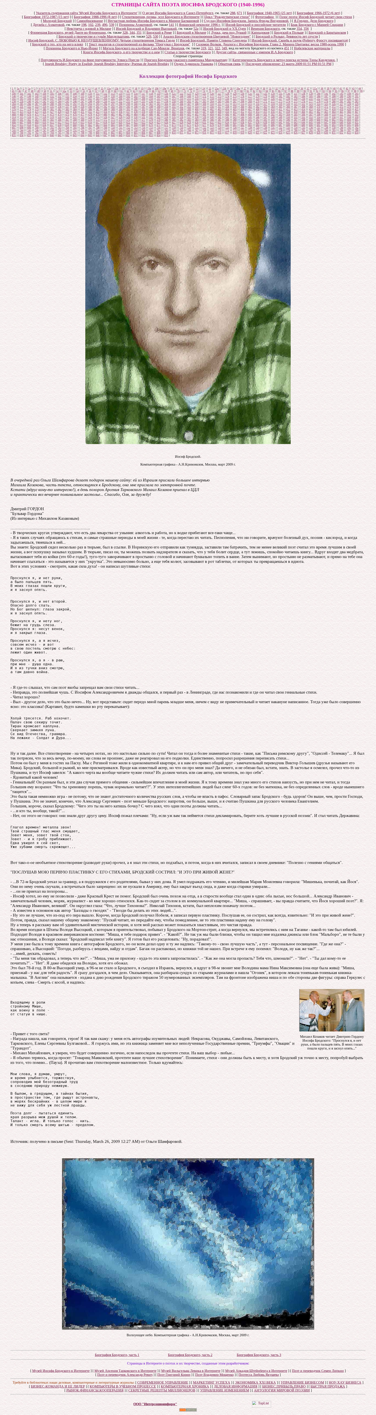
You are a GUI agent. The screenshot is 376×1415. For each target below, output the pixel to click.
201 (82, 98)
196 (44, 98)
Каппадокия (260, 32)
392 (136, 109)
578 (151, 119)
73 (197, 91)
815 (212, 132)
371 (326, 106)
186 (319, 96)
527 (113, 117)
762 (159, 130)
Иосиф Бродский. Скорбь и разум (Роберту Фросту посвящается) (300, 40)
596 (288, 119)
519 (52, 117)
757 (121, 130)
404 (227, 109)
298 (121, 104)
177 (250, 96)
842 (67, 135)
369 (311, 106)
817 (227, 132)
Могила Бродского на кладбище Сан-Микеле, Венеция (143, 48)
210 (151, 98)
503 (280, 114)
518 (44, 117)
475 (67, 114)
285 (22, 104)
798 (82, 132)
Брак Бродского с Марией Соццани (317, 25)
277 (311, 101)
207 (128, 98)
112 (105, 93)
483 (128, 114)
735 (303, 127)
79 (235, 91)
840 (52, 135)
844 (82, 135)
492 (197, 114)
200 (75, 98)
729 (258, 127)
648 (334, 122)
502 (273, 114)
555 (326, 117)
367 (296, 106)
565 (52, 119)
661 (82, 125)
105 (52, 93)
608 (29, 122)
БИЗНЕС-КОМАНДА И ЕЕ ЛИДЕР (58, 1386)
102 (90, 25)
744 (22, 130)
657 (52, 125)
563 (37, 119)
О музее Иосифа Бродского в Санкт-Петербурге (177, 13)
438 (136, 112)
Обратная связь (229, 64)
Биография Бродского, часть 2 (190, 1355)
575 (128, 119)
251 (113, 101)
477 (82, 114)
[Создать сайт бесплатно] (188, 1410)
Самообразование (90, 21)
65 (147, 91)
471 (37, 114)
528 (121, 117)
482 (121, 114)
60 (115, 91)
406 (242, 109)
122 (181, 93)
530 (155, 36)
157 (98, 96)
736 (311, 127)
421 (357, 109)
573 (113, 119)
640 (273, 122)
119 (159, 93)
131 (250, 93)
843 (75, 135)
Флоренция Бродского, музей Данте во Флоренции (68, 32)
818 (235, 132)
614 (75, 122)
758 (128, 130)
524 (90, 117)
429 (67, 112)
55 (83, 91)
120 (166, 93)
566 (60, 119)
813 (197, 132)
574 (121, 119)
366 (288, 106)
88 (292, 91)
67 (159, 91)
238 (14, 101)
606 (14, 122)
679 (220, 125)
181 (280, 96)
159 (113, 96)
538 (197, 117)
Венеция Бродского (265, 28)
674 (181, 125)
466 (349, 112)
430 (75, 112)
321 (210, 48)
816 (220, 132)
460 (303, 112)
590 (242, 119)
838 (37, 135)
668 (136, 125)
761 (151, 130)
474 (60, 114)
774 (250, 130)
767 (197, 130)
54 (77, 91)
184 (303, 96)
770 (220, 130)
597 (296, 119)
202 (90, 98)
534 (166, 117)
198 (83, 25)
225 (265, 98)
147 (22, 96)
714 (143, 127)
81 (248, 91)
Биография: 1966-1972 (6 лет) (318, 13)
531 (143, 117)
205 (113, 98)
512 (349, 114)
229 (296, 98)
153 (67, 96)
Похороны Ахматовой (135, 25)
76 (216, 91)
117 (143, 93)
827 (303, 132)
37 (308, 88)
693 (334, 125)
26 (231, 88)
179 (265, 96)
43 (353, 88)
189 (341, 96)
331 (22, 106)
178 (258, 96)
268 (242, 101)
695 (349, 125)
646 (319, 122)
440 (151, 112)
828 (311, 132)
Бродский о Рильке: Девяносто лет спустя (287, 36)
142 (334, 93)
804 (128, 132)
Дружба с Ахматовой (48, 25)
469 (22, 114)
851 (136, 135)
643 (296, 122)
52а (195, 28)
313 (235, 104)
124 (197, 93)
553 (311, 117)
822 (265, 132)
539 (111, 25)
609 (37, 122)
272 (273, 101)
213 (174, 98)
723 (212, 127)
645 (311, 122)
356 (306, 28)
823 (273, 132)
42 (347, 88)
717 (166, 127)
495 (220, 114)
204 (105, 98)
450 (227, 112)
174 (227, 96)
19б (157, 88)
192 (14, 98)
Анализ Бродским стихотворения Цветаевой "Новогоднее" (207, 36)
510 (334, 114)
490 (104, 25)
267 (235, 101)
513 (357, 114)
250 (105, 101)
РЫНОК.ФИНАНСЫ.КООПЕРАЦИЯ (95, 1390)
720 (189, 127)
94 (330, 91)
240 (29, 101)
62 (128, 91)
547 (265, 117)
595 (280, 119)
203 (98, 98)
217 (204, 98)
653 (22, 125)
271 (265, 101)
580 (166, 119)
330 (14, 106)
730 (265, 127)
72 (191, 91)
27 (245, 88)
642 (288, 122)
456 (273, 112)
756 (113, 130)
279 (326, 101)
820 (250, 132)
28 (251, 88)
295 (98, 104)
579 (159, 119)
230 (303, 98)
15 (102, 88)
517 (37, 117)
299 (128, 104)
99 (361, 91)
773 (242, 130)
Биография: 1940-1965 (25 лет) (269, 13)
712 (128, 127)
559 (357, 117)
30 (264, 88)
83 (260, 91)
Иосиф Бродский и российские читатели (255, 25)
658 (60, 125)
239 (97, 25)
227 (280, 98)
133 (265, 93)
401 (204, 109)
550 (288, 117)
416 (319, 109)
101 (22, 93)
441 (159, 112)
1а (18, 88)
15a (109, 88)
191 (357, 96)
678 (212, 125)
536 (181, 117)
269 (250, 101)
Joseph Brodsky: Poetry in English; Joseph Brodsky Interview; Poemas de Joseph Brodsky (107, 64)
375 (357, 106)
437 (128, 112)
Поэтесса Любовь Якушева (258, 1374)
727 (242, 127)
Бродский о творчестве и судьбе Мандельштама (94, 36)
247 (82, 101)
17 (129, 88)
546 (258, 117)
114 (121, 93)
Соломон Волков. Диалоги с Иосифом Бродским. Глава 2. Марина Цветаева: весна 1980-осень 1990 (270, 44)
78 (229, 91)
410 (273, 109)
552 (303, 117)
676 (197, 125)
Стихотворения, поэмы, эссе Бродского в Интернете (161, 17)
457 (280, 112)
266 (227, 101)
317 (265, 104)
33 (283, 88)
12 (83, 88)
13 (89, 88)
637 (250, 122)
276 (303, 101)
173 (220, 96)
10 (70, 88)
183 (296, 96)
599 (311, 119)
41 (340, 88)
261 (189, 101)
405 (235, 109)
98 (355, 91)
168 (181, 96)
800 (98, 132)
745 (29, 130)
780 (296, 130)
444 (181, 112)
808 (159, 132)
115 (128, 93)
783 (319, 130)
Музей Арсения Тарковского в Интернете (125, 1371)
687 (280, 125)
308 (197, 104)
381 (52, 109)
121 (174, 93)
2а (29, 88)
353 (189, 106)
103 (37, 93)
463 (326, 112)
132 (258, 93)
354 (299, 28)
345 (128, 106)
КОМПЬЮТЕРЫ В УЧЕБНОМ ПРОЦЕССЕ (123, 1386)
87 (285, 91)
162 (136, 96)
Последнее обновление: (288, 64)
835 (14, 135)
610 (44, 122)
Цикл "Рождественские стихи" (227, 17)
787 (349, 130)
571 (98, 119)
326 (334, 104)
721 (197, 127)
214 (181, 98)
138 (303, 93)
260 (181, 101)
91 (311, 91)
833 (349, 132)
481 (113, 114)
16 (123, 88)
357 (220, 106)
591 (250, 119)
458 (288, 112)
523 (82, 117)
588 (227, 119)
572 (105, 119)
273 (280, 101)
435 (113, 112)
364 (273, 106)
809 (166, 132)
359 (235, 106)
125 (204, 93)
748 (52, 130)
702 (52, 127)
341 (98, 106)
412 (288, 109)
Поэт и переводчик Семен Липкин (318, 1371)
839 (44, 135)
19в (164, 88)
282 (349, 101)
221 (235, 98)
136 (288, 93)
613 (67, 122)
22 (183, 88)
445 (189, 112)
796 (67, 132)
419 (341, 109)
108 (75, 93)
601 (326, 119)
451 (286, 48)
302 (151, 104)
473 (52, 114)
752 (82, 130)
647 (326, 122)
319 (203, 48)
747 (44, 130)
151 (52, 96)
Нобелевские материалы (312, 48)
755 (105, 130)
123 (189, 93)
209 (143, 98)
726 (235, 127)
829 (319, 132)
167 (174, 96)
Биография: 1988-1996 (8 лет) (95, 17)
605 (357, 119)
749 (60, 130)
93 (323, 91)
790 (22, 132)
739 (334, 127)
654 (29, 125)
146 (14, 96)
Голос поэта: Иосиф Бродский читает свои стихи (315, 17)
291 (67, 104)
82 (254, 91)
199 (67, 98)
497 (235, 114)
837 (29, 135)
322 (217, 48)
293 (82, 104)
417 (326, 109)
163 (143, 96)
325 (326, 104)
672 (166, 125)
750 (67, 130)
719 (181, 127)
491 (189, 114)
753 (90, 130)
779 (288, 130)
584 (197, 119)
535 (174, 117)
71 (184, 91)
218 (212, 98)
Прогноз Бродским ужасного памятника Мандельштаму (186, 60)
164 (151, 96)
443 (174, 112)
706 (82, 127)
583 (189, 119)
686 (273, 125)
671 (239, 13)
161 (128, 96)
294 (90, 104)
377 (22, 109)
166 (166, 96)
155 (82, 96)
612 (60, 122)
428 (60, 112)
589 (235, 119)
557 (341, 117)
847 (105, 135)
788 (357, 130)
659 (67, 125)
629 (189, 122)
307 (189, 104)
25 (210, 88)
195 (37, 98)
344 (132, 32)
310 (212, 104)
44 (359, 88)
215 (189, 98)
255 (143, 101)
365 (280, 106)
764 (174, 130)
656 (44, 125)
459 (296, 112)
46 (19, 91)
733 (288, 127)
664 (105, 125)
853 (151, 135)
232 (319, 98)
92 (317, 91)
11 (77, 88)
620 (121, 122)
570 (90, 119)
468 (14, 114)
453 (250, 112)
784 (326, 130)
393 (143, 109)
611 (52, 122)
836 (22, 135)
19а (149, 88)
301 (143, 104)
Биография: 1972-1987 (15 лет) (46, 17)
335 (52, 106)
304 (166, 104)
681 (235, 125)
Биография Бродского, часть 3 (259, 1355)
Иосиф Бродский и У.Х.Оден (224, 28)
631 (204, 122)
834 (357, 132)
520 (60, 117)
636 (242, 122)
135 (280, 93)
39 (328, 88)
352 (181, 106)
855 (166, 135)
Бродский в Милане (191, 32)
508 (319, 114)
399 (189, 109)
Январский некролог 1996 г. (200, 25)
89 (298, 91)
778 (280, 130)
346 (136, 106)
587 (220, 119)
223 (250, 98)
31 (270, 88)
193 (22, 98)
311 (220, 104)
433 (98, 112)
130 (242, 93)
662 (90, 125)
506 (303, 114)
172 (212, 96)
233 (326, 98)
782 (311, 130)
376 (14, 109)
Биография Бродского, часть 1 (117, 1355)
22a (190, 88)
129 (235, 93)
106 (60, 93)
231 (311, 98)
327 (341, 104)
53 (71, 91)
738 (326, 127)
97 (348, 91)
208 (136, 98)
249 (98, 101)
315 (250, 104)
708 (98, 127)
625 (159, 122)
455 (265, 112)
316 (258, 104)
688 (288, 125)
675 (189, 125)
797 (75, 132)
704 (67, 127)
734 (296, 127)
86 (279, 91)
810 (174, 132)
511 (341, 114)
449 (220, 112)
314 (242, 104)
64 (140, 91)
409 (265, 109)
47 (26, 91)
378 (29, 109)
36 (301, 88)
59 (109, 91)
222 (242, 98)
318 (273, 104)
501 (265, 114)
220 (227, 98)
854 (159, 135)
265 (220, 101)
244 (60, 101)
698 (22, 127)
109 (82, 93)
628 (181, 122)
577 (143, 119)
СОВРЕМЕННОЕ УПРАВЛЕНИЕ (162, 1382)
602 (334, 119)
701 (44, 127)
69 (172, 91)
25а (217, 88)
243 (52, 101)
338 (75, 106)
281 (341, 101)
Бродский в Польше (289, 32)
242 (44, 101)
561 (22, 119)
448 (212, 112)
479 (98, 114)
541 (220, 117)
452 (242, 112)
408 (258, 109)
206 (121, 98)
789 (14, 132)
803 (121, 132)
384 (75, 109)
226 (273, 98)
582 (181, 119)
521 (67, 117)
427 (52, 112)
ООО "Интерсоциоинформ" (155, 1404)
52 (57, 91)
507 (311, 114)
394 (151, 109)
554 (319, 117)
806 (143, 132)
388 (105, 109)
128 (227, 93)
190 (349, 96)
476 (75, 114)
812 (189, 132)
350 (166, 106)
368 (303, 106)
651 (357, 122)
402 (212, 109)
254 (136, 101)
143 (341, 93)
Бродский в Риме (159, 32)
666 (121, 125)
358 (227, 106)
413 (296, 109)
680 (227, 125)
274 (288, 101)
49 (38, 91)
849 (121, 135)
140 (319, 93)
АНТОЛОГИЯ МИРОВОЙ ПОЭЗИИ (282, 1390)
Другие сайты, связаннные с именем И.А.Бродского (254, 52)
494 (212, 114)
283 (357, 101)
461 (311, 112)
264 (212, 101)
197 (52, 98)
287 (37, 104)
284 (14, 104)
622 (136, 122)
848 (113, 135)
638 (258, 122)
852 (143, 135)
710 (113, 127)
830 (326, 132)
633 (220, 122)
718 (174, 127)
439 (143, 112)
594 (273, 119)
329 (357, 104)
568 (75, 119)
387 (98, 109)
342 (105, 106)
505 (296, 114)
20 (171, 88)
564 (44, 119)
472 (44, 114)
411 (280, 109)
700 (37, 127)
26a (238, 88)
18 (136, 88)
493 (204, 114)
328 (125, 32)
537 (189, 117)
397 (174, 109)
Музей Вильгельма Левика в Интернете (190, 1371)
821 (258, 132)
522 (75, 117)
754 (98, 130)
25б (224, 88)
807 (151, 132)
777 (273, 130)
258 (166, 101)
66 (153, 91)
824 (280, 132)
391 (128, 109)
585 (204, 119)
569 (82, 119)
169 (189, 96)
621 (128, 122)
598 (303, 119)
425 (37, 112)
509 (326, 114)
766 (189, 130)
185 (311, 96)
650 (349, 122)
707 (90, 127)
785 (334, 130)
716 (159, 127)
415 (311, 109)
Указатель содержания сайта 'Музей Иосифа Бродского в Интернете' (87, 13)
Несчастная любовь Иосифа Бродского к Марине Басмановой (153, 21)
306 (181, 104)
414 (303, 109)
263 (204, 101)
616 (90, 122)
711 (121, 127)
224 (258, 98)
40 (334, 88)
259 (174, 101)
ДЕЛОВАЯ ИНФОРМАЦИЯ (235, 1386)
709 (105, 127)
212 (166, 98)
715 (151, 127)
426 (44, 112)
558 (349, 117)
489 (174, 114)
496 (227, 114)
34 (289, 88)
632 (212, 122)
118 (151, 93)
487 (159, 114)
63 (134, 91)
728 (250, 127)
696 (357, 125)
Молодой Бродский (57, 21)
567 (67, 119)
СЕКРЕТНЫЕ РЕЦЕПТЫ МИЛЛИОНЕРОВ (161, 1390)
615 (82, 122)
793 (44, 132)
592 (258, 119)
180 (273, 96)
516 (29, 117)
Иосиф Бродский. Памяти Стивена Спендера (213, 40)
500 (258, 114)
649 (341, 122)
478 (90, 114)
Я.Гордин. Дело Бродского (313, 21)
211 (159, 98)
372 (334, 106)
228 (288, 98)
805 (136, 132)
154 (75, 96)
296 (105, 104)
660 (75, 125)
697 (14, 127)
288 (232, 13)
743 (14, 130)
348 (151, 106)
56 (90, 91)
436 (121, 112)
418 (334, 109)
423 (22, 112)
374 (349, 106)
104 (44, 93)
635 (235, 122)
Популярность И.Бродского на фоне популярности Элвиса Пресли (90, 60)
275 (296, 101)
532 (151, 117)
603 (341, 119)
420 (349, 109)
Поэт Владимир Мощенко (214, 1374)
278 (319, 101)
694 (341, 125)
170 (197, 96)
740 (341, 127)
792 (37, 132)
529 (148, 36)
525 (98, 117)
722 (204, 127)
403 (220, 109)
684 (258, 125)
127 (220, 93)
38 (322, 88)
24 (203, 88)
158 (105, 96)
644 (303, 122)
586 (212, 119)
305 (174, 104)
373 (341, 106)
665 (113, 125)
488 (166, 114)
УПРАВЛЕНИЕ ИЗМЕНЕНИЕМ (224, 1390)
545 (250, 117)
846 (98, 135)
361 (250, 106)
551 (296, 117)
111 (98, 93)
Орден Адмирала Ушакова (193, 64)
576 (136, 119)
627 (174, 122)
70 (178, 91)
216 (197, 98)
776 (265, 130)
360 (242, 106)
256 (151, 101)
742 (357, 127)
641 (280, 122)
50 (45, 91)
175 (235, 96)
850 (128, 135)
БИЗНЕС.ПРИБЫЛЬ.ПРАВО (284, 1386)
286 (29, 104)
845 (90, 135)
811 (181, 132)
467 (357, 112)
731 (273, 127)
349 (224, 48)
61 (121, 91)
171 (204, 96)
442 (166, 112)
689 (303, 125)
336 (60, 106)
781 (303, 130)
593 (265, 119)
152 (60, 96)
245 (67, 101)
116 (136, 93)
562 (29, 119)
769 (212, 130)
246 (75, 101)
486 (151, 114)
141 (171, 25)
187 (326, 96)
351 (139, 32)
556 (334, 117)
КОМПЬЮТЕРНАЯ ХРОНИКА (185, 1386)
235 (341, 98)
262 (197, 101)
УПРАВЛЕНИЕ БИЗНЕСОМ (302, 1382)
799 (90, 132)
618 (105, 122)
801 (105, 132)
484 (136, 114)
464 (334, 112)
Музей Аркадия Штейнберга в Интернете (256, 1371)
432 (90, 112)
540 (212, 117)
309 (204, 104)
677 (204, 125)
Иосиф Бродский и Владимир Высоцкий (146, 28)
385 (82, 109)
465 (341, 112)
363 (265, 106)
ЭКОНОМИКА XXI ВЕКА (255, 1382)
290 (60, 104)
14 (95, 88)
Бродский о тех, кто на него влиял (57, 44)
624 (151, 122)
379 (37, 109)
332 (29, 106)
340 (90, 106)
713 (136, 127)
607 (22, 122)
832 (341, 132)
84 (266, 91)
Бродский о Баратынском (327, 32)
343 (113, 106)
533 (159, 117)
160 (121, 96)
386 (90, 109)
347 (143, 106)
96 (342, 91)
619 (113, 122)
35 (295, 88)
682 (242, 125)
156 (90, 96)
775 (258, 130)
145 (357, 93)
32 (276, 88)
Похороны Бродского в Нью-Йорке (72, 48)
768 (204, 130)
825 (288, 132)
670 (151, 125)
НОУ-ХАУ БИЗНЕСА (345, 1382)
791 (29, 132)
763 (166, 130)
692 (326, 125)
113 (113, 93)
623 (143, 122)
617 (98, 122)
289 (52, 104)
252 (121, 101)
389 (113, 109)
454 (258, 112)
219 (220, 98)
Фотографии (265, 17)
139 (311, 93)
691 (319, 125)
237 (357, 98)
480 (105, 114)
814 (204, 132)
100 (14, 93)
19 (142, 88)
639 (265, 122)
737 (319, 127)
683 (250, 125)
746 (37, 130)
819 (242, 132)
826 (296, 132)
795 (60, 132)
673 (174, 125)
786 (341, 130)
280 (334, 101)
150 (44, 96)
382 (60, 109)
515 (22, 117)
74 (203, 91)
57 (96, 91)
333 (37, 106)
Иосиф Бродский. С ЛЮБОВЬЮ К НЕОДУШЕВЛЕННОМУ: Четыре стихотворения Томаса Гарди (101, 40)
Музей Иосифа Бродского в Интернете (61, 1371)
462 (319, 112)
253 (128, 101)
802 (113, 132)
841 (60, 135)
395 (159, 109)
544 (242, 117)
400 (197, 109)
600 (319, 119)
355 (204, 106)
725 (227, 127)
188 (334, 96)
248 (90, 101)
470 (29, 114)
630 (197, 122)
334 (44, 106)
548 (273, 117)
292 (75, 104)
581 (174, 119)
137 (296, 93)
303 (159, 104)
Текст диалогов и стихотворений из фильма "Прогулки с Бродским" (139, 44)
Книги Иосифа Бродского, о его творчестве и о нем (121, 52)
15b (116, 88)
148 (29, 96)
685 (265, 125)
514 (14, 117)
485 (143, 114)
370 (319, 106)
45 (13, 91)
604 (349, 119)
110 (90, 93)
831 (334, 132)
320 (288, 104)
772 (235, 130)
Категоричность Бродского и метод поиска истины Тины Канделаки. (284, 60)
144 (349, 93)
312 (227, 104)
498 (242, 114)
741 (349, 127)
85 (273, 91)
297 (113, 104)
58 (102, 91)
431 (82, 112)
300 (136, 104)
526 (105, 117)
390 (121, 109)
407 (250, 109)
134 (273, 93)
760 (143, 130)
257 (159, 101)
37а (315, 88)
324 (319, 104)
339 (82, 106)
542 (227, 117)
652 (14, 125)
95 (336, 91)
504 (288, 114)
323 (311, 104)
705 (75, 127)
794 (52, 132)
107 (67, 93)
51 (51, 91)
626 (166, 122)
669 (143, 125)
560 (14, 119)
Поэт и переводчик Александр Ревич (125, 1374)
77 (222, 91)
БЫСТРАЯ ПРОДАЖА (328, 1386)
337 (67, 106)
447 (204, 112)
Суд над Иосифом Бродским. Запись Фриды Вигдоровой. (246, 21)
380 (44, 109)
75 (210, 91)
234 (334, 98)
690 (311, 125)
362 (258, 106)
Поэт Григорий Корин (173, 1374)
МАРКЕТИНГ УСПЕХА (211, 1382)
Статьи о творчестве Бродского (187, 52)
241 (37, 101)
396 (166, 109)
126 (212, 93)
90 (304, 91)
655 (37, 125)
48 (32, 91)
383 (67, 109)
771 (227, 130)
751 (75, 130)
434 (105, 112)
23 (197, 88)
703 (60, 127)
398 (181, 109)
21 (177, 88)
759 (136, 130)
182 (288, 96)
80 (241, 91)
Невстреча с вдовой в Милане (89, 28)
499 (250, 114)
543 (235, 117)
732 (280, 127)
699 (29, 127)
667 (128, 125)
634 (227, 122)
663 (98, 125)
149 (37, 96)
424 (29, 112)
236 (349, 98)
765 (181, 130)
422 (14, 112)
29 (257, 88)
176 (242, 96)
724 (220, 127)
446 (197, 112)
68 (165, 91)
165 (159, 96)
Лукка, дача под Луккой (229, 32)
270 (258, 101)
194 (29, 98)
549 (280, 117)
